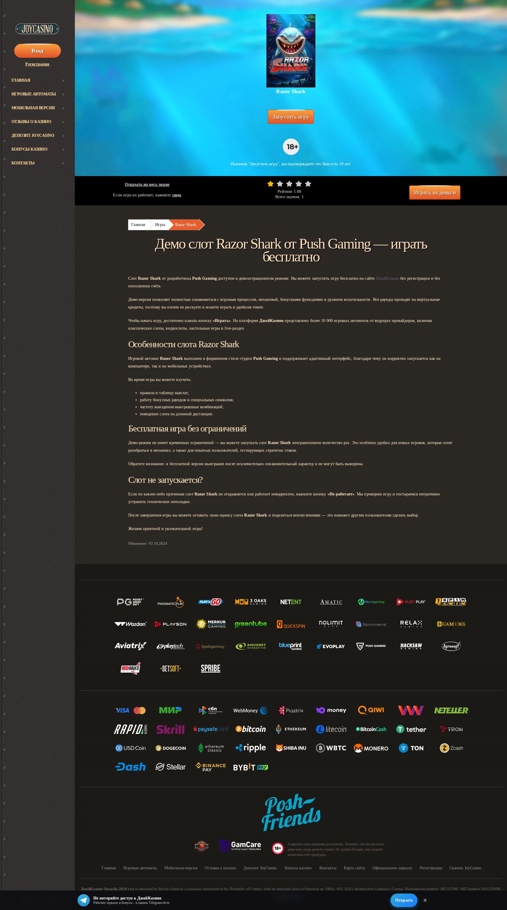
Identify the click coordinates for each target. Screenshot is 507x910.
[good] (298, 184)
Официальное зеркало (392, 868)
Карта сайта (354, 868)
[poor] (280, 184)
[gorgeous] (308, 184)
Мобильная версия (33, 108)
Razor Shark (185, 224)
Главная (20, 80)
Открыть (404, 900)
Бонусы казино (29, 149)
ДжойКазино (387, 278)
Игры (160, 224)
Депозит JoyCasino (32, 135)
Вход (37, 51)
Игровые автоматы (33, 94)
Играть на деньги (435, 192)
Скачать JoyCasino (465, 868)
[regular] (289, 184)
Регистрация (37, 64)
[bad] (270, 184)
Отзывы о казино (31, 121)
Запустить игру (291, 117)
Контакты (23, 163)
